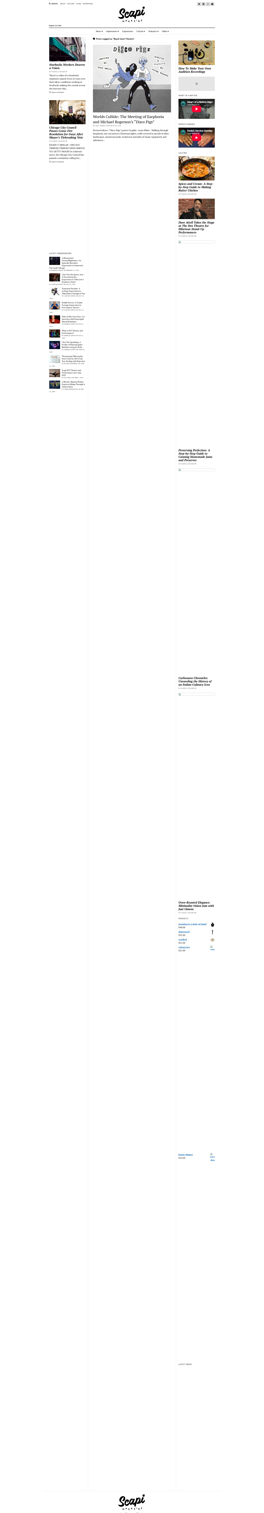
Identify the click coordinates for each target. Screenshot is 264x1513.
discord (71, 4)
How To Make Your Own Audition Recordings (194, 70)
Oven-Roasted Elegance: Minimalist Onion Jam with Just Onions (196, 906)
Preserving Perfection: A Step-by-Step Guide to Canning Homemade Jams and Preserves (195, 455)
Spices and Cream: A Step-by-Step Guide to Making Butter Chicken (195, 187)
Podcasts (152, 31)
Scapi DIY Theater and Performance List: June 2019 (71, 372)
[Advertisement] (67, 207)
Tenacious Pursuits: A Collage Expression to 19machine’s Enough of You (73, 291)
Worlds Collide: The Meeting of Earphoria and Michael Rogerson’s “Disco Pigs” (128, 119)
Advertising (88, 4)
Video (164, 31)
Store (78, 4)
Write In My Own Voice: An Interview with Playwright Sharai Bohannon (73, 319)
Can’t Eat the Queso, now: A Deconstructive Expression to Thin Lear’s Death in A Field (73, 278)
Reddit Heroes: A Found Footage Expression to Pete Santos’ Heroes (72, 305)
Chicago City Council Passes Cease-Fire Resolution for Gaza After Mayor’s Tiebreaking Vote (66, 132)
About (63, 4)
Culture (139, 31)
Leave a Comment (57, 92)
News (98, 31)
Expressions (127, 31)
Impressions (111, 31)
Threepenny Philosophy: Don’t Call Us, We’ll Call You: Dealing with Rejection (73, 358)
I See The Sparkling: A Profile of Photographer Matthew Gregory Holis (72, 344)
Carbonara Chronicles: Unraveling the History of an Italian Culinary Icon (194, 681)
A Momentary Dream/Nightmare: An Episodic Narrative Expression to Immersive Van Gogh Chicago (66, 263)
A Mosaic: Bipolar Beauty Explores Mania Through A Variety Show (73, 384)
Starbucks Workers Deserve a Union (67, 66)
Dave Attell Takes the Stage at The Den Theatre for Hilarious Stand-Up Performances (196, 227)
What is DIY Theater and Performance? (72, 331)
